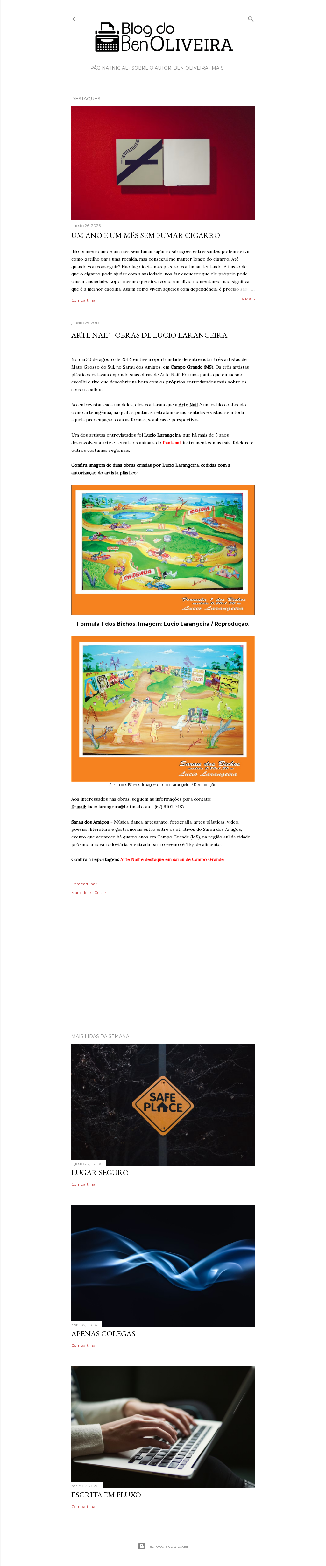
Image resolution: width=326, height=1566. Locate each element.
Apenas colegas (103, 1334)
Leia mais (245, 298)
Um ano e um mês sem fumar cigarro (145, 235)
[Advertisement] (163, 973)
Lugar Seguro (100, 1172)
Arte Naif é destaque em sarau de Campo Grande (172, 859)
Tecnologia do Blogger (168, 1546)
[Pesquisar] (251, 17)
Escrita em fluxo (106, 1495)
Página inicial (109, 68)
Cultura (101, 892)
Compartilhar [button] (84, 300)
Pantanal (172, 442)
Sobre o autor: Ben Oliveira (169, 68)
